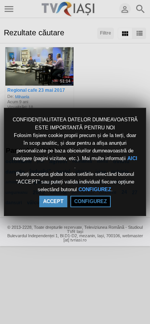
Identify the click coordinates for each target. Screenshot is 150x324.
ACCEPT (53, 201)
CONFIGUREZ (94, 189)
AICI (132, 159)
